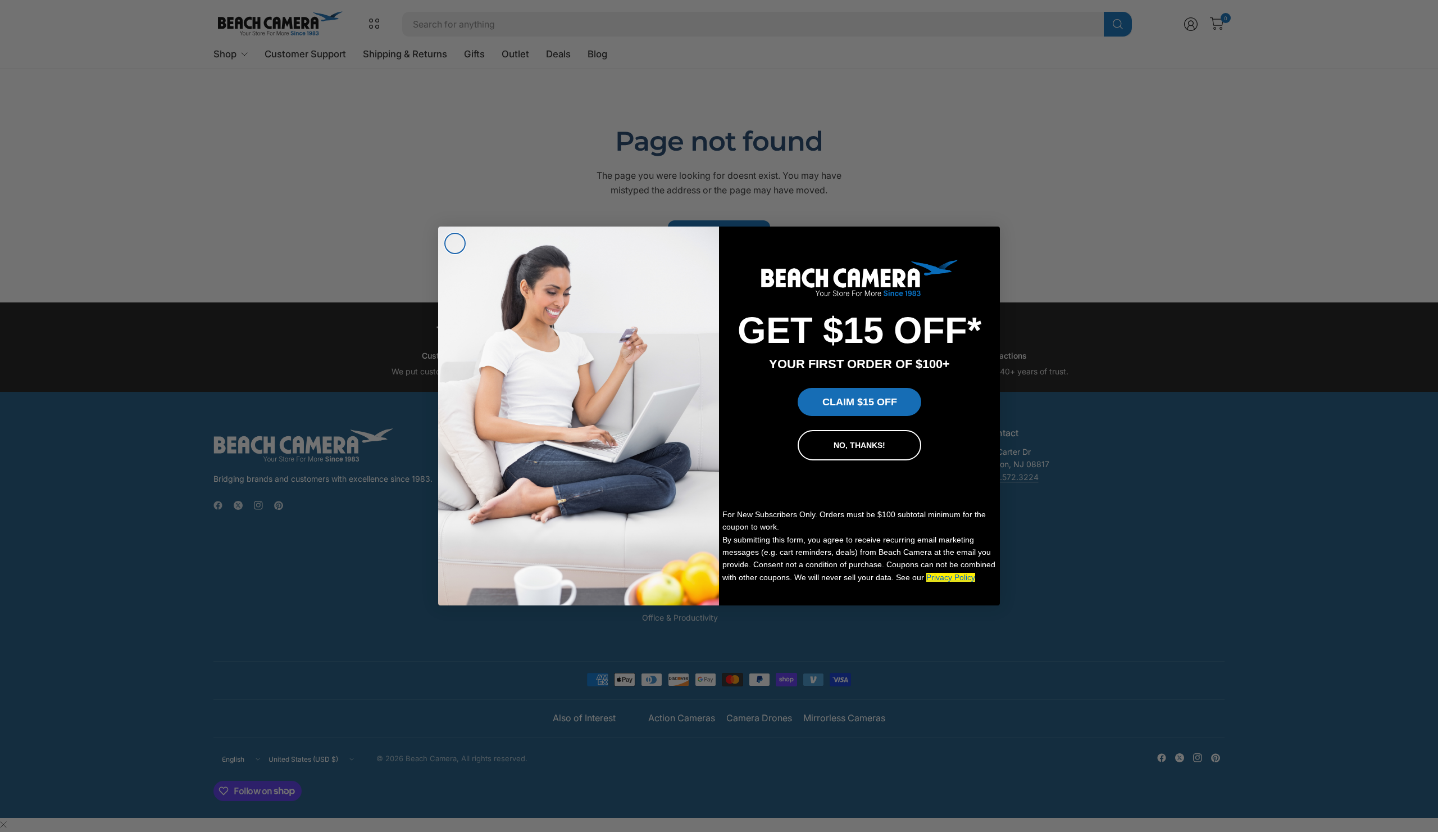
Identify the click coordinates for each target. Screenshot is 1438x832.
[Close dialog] (455, 243)
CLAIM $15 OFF (859, 402)
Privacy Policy (950, 577)
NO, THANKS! (859, 445)
